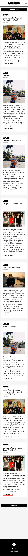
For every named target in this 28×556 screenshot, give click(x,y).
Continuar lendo (8, 63)
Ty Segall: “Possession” (12, 268)
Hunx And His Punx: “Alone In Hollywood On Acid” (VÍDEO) (13, 392)
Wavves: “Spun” (9, 76)
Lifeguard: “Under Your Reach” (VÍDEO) (12, 449)
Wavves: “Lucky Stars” (12, 141)
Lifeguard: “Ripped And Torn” (12, 205)
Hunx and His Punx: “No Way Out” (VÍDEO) (13, 19)
